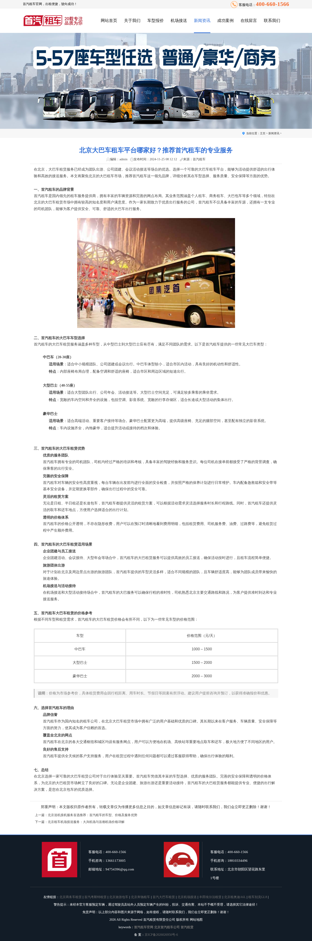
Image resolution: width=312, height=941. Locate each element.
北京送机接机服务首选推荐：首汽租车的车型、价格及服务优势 (92, 815)
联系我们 (272, 20)
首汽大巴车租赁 (164, 897)
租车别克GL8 (257, 897)
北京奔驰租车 (140, 897)
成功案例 (225, 20)
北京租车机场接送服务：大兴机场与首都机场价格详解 (86, 822)
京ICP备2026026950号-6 (161, 934)
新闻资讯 (202, 20)
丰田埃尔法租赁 (210, 897)
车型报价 (155, 20)
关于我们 (132, 20)
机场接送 (179, 20)
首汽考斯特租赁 (95, 897)
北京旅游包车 (118, 897)
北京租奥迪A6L (235, 897)
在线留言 (249, 20)
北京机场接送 (187, 897)
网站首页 (109, 20)
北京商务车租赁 (70, 897)
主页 (262, 133)
